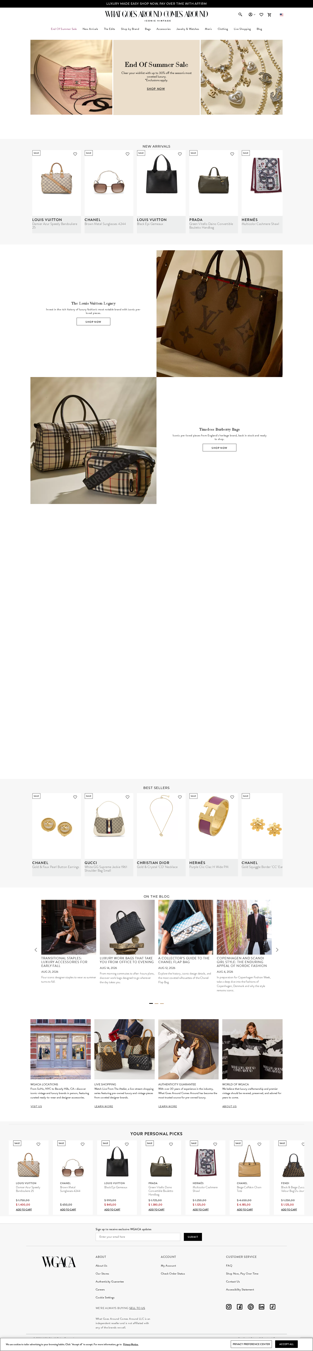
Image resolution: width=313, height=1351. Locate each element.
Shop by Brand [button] (130, 29)
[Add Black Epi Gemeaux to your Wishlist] (180, 154)
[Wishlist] (261, 14)
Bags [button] (148, 29)
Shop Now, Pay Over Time (242, 1273)
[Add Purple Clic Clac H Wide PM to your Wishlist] (232, 797)
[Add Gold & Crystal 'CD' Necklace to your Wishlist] (180, 797)
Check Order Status (173, 1273)
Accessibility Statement (240, 1289)
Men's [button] (208, 29)
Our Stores (102, 1273)
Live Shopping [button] (242, 29)
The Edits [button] (109, 29)
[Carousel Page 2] (156, 1003)
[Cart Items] (269, 15)
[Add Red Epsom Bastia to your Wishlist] (306, 660)
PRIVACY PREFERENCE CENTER (251, 1344)
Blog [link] (259, 29)
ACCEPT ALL (286, 1344)
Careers (100, 1289)
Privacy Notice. (130, 1344)
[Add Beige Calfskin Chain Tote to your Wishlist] (259, 1144)
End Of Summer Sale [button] (64, 29)
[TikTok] (272, 1307)
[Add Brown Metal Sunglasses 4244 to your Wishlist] (128, 154)
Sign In (251, 15)
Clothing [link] (223, 29)
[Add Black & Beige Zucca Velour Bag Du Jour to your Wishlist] (304, 1144)
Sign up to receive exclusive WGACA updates (124, 1229)
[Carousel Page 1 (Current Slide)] (151, 1003)
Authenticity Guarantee (110, 1281)
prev (35, 950)
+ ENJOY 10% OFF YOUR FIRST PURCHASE (156, 3)
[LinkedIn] (261, 1307)
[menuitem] (90, 29)
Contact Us (233, 1281)
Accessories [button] (163, 29)
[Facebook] (239, 1307)
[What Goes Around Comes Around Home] (156, 14)
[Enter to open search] (240, 14)
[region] (156, 1344)
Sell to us (137, 1308)
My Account (168, 1265)
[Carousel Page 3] (162, 1003)
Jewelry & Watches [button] (187, 29)
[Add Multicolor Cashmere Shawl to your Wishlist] (215, 1144)
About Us (101, 1265)
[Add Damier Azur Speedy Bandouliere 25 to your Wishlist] (75, 154)
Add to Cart (24, 1209)
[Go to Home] (58, 1261)
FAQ (229, 1265)
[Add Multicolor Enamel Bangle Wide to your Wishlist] (201, 660)
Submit (193, 1237)
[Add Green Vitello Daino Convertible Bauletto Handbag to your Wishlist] (232, 154)
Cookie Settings (105, 1297)
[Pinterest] (250, 1307)
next (277, 950)
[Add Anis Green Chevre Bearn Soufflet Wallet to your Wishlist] (254, 660)
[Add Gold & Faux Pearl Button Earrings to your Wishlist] (75, 797)
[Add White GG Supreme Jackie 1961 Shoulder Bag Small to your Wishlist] (128, 797)
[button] (281, 14)
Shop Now (93, 322)
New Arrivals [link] (90, 29)
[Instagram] (228, 1307)
